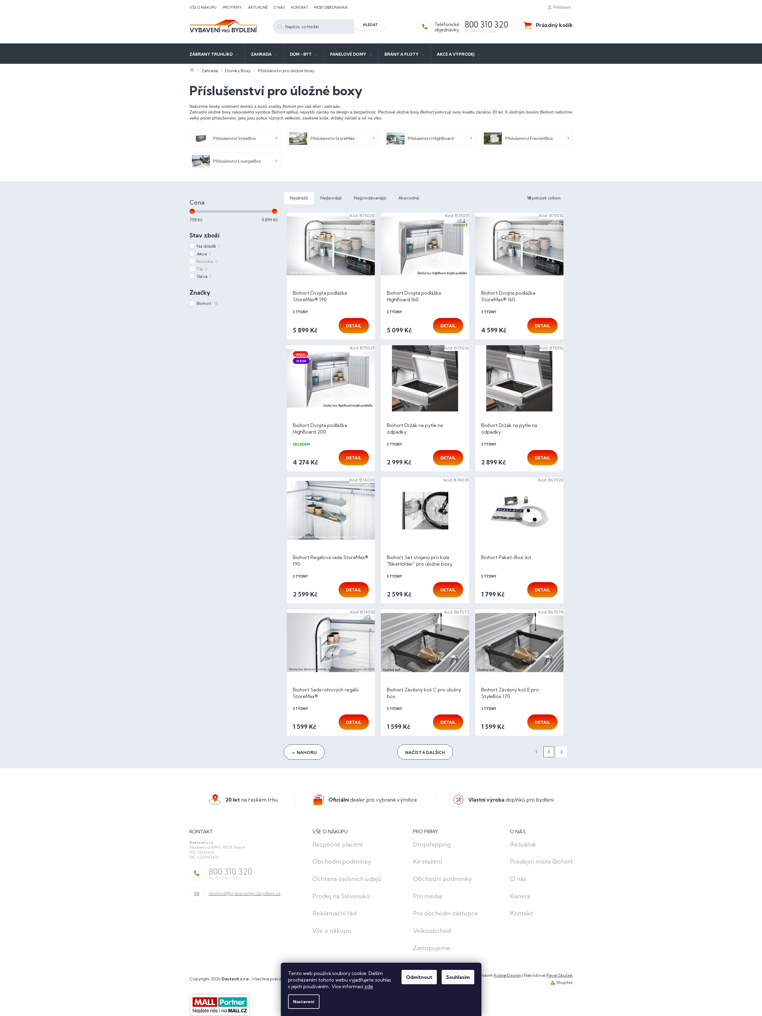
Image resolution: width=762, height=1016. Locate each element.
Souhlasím (458, 977)
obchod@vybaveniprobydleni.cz (245, 893)
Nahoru (307, 752)
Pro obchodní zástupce (445, 913)
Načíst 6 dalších (425, 752)
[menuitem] (214, 53)
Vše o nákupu (203, 7)
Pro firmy (232, 7)
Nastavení (303, 1001)
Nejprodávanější (370, 198)
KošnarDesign (507, 975)
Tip (202, 269)
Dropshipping (432, 844)
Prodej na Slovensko (341, 896)
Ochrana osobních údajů (346, 878)
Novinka (207, 261)
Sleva (204, 276)
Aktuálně (258, 7)
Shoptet (564, 982)
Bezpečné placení (337, 844)
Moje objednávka (331, 7)
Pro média (427, 896)
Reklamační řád (334, 913)
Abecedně (408, 198)
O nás (279, 7)
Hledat (370, 24)
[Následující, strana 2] (548, 752)
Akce (203, 254)
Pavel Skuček (559, 975)
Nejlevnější (331, 198)
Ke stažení (427, 861)
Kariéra (520, 896)
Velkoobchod (432, 930)
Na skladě (208, 246)
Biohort (207, 303)
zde (368, 986)
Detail (353, 325)
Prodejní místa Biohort (541, 861)
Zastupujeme (431, 948)
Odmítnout (419, 977)
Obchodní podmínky (341, 861)
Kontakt (299, 7)
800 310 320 (230, 872)
